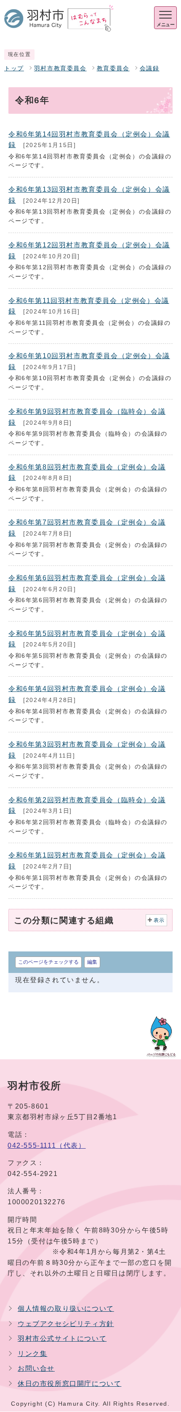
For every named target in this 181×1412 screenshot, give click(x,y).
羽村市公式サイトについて (62, 1338)
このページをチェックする (48, 962)
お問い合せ (36, 1368)
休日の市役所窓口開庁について (69, 1383)
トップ (14, 68)
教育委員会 (113, 68)
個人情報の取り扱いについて (66, 1308)
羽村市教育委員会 (60, 68)
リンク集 (32, 1353)
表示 (159, 920)
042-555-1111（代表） (47, 1145)
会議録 (150, 68)
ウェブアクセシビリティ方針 (66, 1323)
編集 (92, 962)
